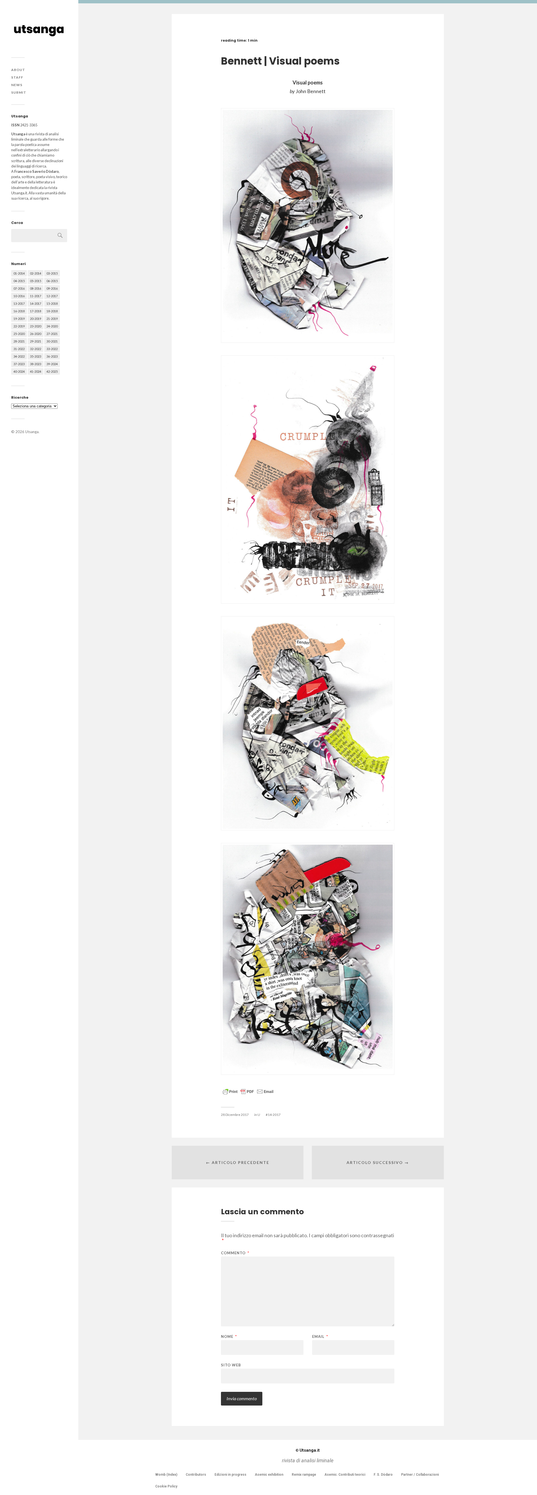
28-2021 (19, 341)
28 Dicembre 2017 (235, 1115)
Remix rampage (304, 1475)
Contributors (196, 1475)
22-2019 (19, 326)
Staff (17, 77)
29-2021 (35, 341)
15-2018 (52, 303)
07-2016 (19, 288)
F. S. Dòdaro (383, 1475)
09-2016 (52, 288)
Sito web (231, 1365)
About (18, 70)
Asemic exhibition (269, 1475)
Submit (18, 92)
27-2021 (52, 334)
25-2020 (19, 334)
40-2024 (19, 371)
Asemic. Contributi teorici (344, 1475)
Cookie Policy (166, 1486)
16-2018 (19, 311)
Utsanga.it (308, 1450)
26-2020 (35, 334)
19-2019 (19, 318)
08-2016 (35, 288)
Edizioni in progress (230, 1475)
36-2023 (52, 356)
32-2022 (35, 349)
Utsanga (32, 431)
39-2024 (52, 364)
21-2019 (52, 318)
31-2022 (19, 349)
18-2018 (52, 311)
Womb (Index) (166, 1475)
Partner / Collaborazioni (420, 1475)
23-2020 (35, 326)
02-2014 (35, 273)
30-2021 (52, 341)
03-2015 (52, 273)
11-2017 (35, 296)
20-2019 (35, 318)
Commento (235, 1253)
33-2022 (52, 349)
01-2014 (19, 273)
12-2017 (52, 296)
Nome (229, 1336)
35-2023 (35, 356)
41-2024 (35, 371)
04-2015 (19, 281)
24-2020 (52, 326)
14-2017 (35, 303)
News (16, 85)
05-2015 (35, 281)
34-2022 (19, 356)
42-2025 (52, 371)
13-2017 (19, 303)
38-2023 (35, 364)
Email (320, 1336)
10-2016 (19, 296)
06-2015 (52, 281)
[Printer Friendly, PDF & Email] (248, 1091)
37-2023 (19, 364)
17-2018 (35, 311)
